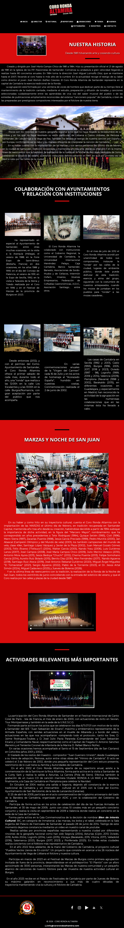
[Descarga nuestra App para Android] (87, 908)
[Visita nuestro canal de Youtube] (94, 908)
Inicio (24, 21)
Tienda (99, 21)
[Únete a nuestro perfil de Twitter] (101, 908)
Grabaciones (84, 21)
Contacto (110, 26)
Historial (51, 21)
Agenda (111, 21)
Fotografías (78, 26)
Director (36, 21)
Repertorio (66, 21)
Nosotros (95, 26)
